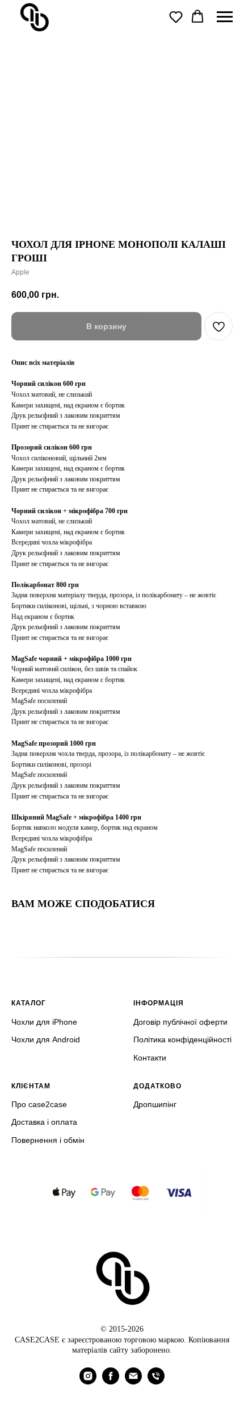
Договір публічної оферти (180, 1021)
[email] (133, 1381)
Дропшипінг (154, 1104)
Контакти (149, 1057)
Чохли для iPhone (44, 1021)
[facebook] (110, 1381)
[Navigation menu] (225, 17)
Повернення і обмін (48, 1140)
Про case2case (39, 1104)
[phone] (156, 1381)
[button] (176, 16)
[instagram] (87, 1381)
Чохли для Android (45, 1039)
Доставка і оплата (44, 1121)
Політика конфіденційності (182, 1039)
